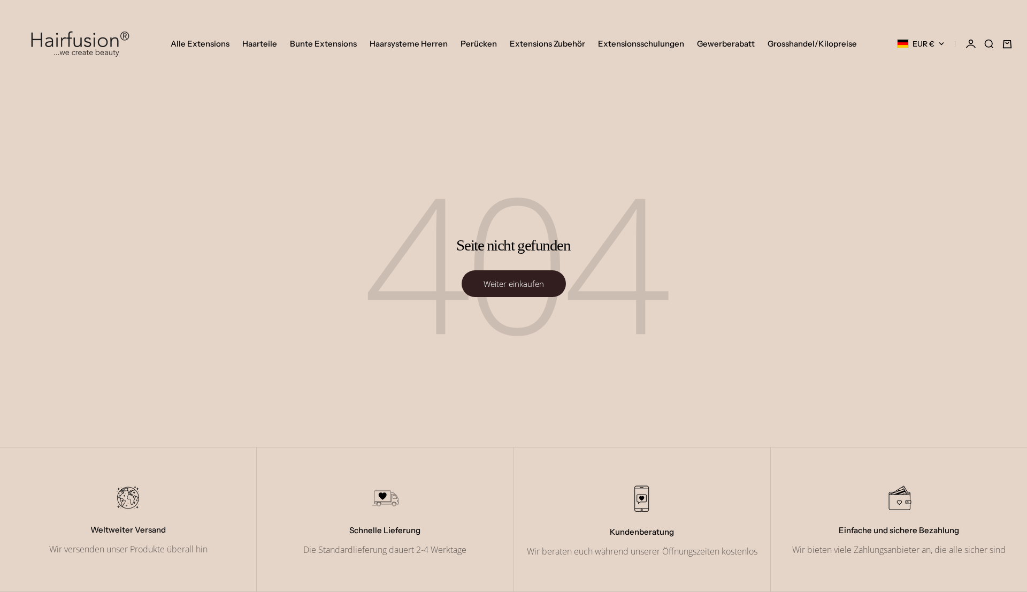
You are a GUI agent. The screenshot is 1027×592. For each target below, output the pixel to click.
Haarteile (259, 44)
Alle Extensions (200, 44)
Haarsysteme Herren (409, 44)
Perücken (479, 44)
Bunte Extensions (323, 44)
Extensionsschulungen (641, 44)
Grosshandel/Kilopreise (812, 44)
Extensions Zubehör (547, 44)
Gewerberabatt (726, 44)
